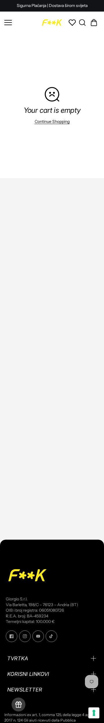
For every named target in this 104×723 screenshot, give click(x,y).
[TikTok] (51, 636)
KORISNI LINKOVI (28, 674)
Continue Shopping (52, 121)
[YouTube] (38, 636)
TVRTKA (17, 658)
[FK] (52, 22)
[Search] (82, 22)
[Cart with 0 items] (94, 22)
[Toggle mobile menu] (21, 22)
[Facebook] (11, 636)
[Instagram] (25, 636)
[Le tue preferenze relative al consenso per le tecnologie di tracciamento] (93, 712)
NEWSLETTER (24, 690)
